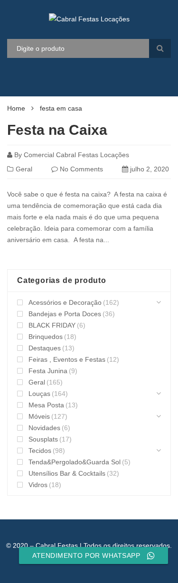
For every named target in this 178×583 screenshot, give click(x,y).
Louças (39, 393)
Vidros (37, 485)
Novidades (44, 428)
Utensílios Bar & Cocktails (66, 473)
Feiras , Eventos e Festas (66, 359)
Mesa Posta (46, 405)
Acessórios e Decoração (65, 302)
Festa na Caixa (57, 130)
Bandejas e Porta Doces (64, 314)
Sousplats (43, 439)
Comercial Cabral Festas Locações (76, 155)
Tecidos (39, 450)
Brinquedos (45, 336)
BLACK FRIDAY (51, 325)
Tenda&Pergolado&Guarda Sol (74, 462)
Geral (24, 169)
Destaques (44, 348)
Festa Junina (47, 371)
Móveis (39, 416)
